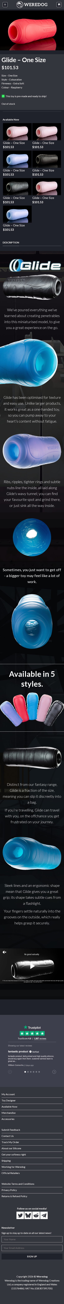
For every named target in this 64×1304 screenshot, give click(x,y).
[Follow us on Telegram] (44, 1215)
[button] (5, 4)
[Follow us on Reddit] (36, 1215)
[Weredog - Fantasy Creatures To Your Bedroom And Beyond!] (32, 4)
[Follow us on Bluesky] (28, 1215)
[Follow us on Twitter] (20, 1215)
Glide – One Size (14, 143)
